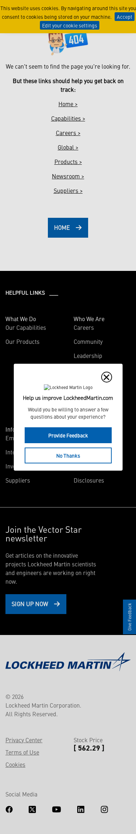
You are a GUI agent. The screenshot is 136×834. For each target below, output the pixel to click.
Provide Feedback (68, 435)
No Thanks (68, 455)
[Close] (107, 377)
